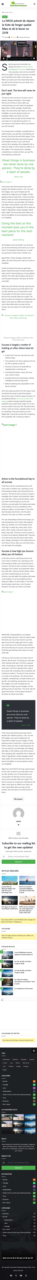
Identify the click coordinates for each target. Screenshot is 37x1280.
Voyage (18, 1066)
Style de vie (26, 1063)
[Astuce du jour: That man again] (18, 1131)
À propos (19, 799)
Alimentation (6, 1059)
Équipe (5, 1070)
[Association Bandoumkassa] (18, 3)
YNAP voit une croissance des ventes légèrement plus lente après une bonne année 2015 (27, 909)
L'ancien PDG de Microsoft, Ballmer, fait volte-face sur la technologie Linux (8, 889)
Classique (23, 1059)
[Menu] (3, 4)
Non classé (6, 1104)
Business (15, 1059)
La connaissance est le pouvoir (23, 988)
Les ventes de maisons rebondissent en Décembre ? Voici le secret (24, 982)
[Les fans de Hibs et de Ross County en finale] (7, 964)
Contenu (31, 1059)
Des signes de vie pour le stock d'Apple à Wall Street (10, 908)
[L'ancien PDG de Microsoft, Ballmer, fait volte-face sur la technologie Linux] (10, 880)
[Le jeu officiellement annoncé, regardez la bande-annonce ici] (7, 955)
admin (6, 37)
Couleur (5, 1063)
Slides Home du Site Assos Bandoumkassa (17, 1094)
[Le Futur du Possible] (7, 1124)
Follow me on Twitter (10, 1033)
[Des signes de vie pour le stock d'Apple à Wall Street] (10, 900)
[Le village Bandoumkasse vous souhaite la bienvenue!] (7, 1117)
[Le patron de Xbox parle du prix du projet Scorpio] (7, 1131)
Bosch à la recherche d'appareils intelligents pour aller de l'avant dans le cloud (26, 889)
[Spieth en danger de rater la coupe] (18, 1117)
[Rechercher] (34, 4)
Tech (11, 12)
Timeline (10, 1066)
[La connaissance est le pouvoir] (7, 991)
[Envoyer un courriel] (9, 37)
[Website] (18, 825)
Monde (18, 1063)
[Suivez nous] (34, 1051)
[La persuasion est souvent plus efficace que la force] (30, 1117)
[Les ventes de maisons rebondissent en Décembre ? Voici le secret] (7, 982)
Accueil (5, 12)
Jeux (11, 1063)
